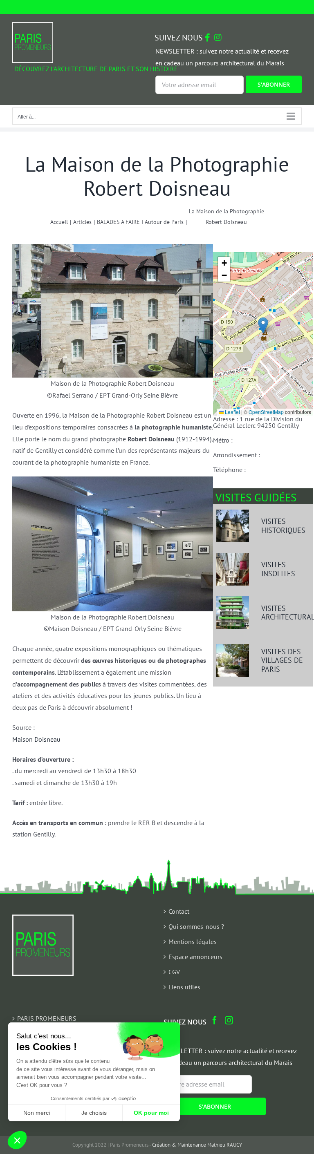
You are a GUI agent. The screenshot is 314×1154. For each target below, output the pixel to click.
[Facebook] (215, 1020)
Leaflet (232, 411)
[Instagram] (229, 1020)
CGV (174, 971)
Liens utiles (184, 987)
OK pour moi (151, 1112)
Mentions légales (192, 941)
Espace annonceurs (195, 956)
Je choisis (94, 1112)
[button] (263, 325)
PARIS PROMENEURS (46, 1018)
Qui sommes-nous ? (196, 926)
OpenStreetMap (266, 411)
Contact (178, 911)
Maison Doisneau (36, 739)
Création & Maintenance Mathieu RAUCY (197, 1144)
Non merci (36, 1112)
